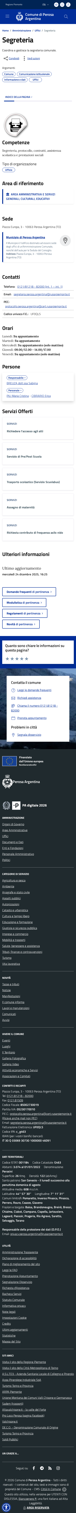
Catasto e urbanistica (15, 910)
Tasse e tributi (10, 984)
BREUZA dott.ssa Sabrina (22, 383)
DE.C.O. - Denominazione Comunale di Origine (30, 1427)
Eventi (6, 1040)
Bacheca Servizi (11, 1294)
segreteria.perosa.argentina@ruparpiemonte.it (42, 294)
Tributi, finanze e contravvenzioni (22, 952)
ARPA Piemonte (12, 1391)
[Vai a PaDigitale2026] (24, 805)
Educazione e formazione (17, 922)
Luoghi (6, 1046)
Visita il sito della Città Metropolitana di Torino (30, 1368)
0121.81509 (15, 1100)
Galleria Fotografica (14, 1058)
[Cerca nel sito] (66, 16)
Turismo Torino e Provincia (17, 1385)
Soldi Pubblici (10, 1439)
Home (5, 30)
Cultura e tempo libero (15, 916)
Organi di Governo (13, 824)
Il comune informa (13, 1002)
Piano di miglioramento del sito (21, 1264)
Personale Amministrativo (18, 854)
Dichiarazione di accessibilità (19, 1258)
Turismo (6, 958)
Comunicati (9, 1014)
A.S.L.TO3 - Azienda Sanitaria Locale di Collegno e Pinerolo (38, 1374)
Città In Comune (51, 1489)
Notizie (6, 990)
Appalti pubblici (11, 898)
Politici (6, 860)
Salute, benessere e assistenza (21, 946)
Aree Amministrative (14, 830)
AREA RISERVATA (38, 1507)
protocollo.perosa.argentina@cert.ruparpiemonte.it (36, 306)
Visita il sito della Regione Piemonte (24, 1362)
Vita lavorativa (11, 963)
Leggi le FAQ (10, 1270)
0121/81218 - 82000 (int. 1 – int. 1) (40, 286)
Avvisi (5, 1020)
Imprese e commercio (15, 934)
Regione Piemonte (14, 4)
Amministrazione (21, 30)
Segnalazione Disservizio (17, 1282)
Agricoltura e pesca (13, 880)
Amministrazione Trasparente (20, 1252)
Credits (6, 1323)
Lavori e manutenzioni (15, 1008)
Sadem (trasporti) (12, 1403)
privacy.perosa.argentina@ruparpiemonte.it (36, 1234)
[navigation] (7, 16)
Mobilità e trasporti (13, 940)
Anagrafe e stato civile (16, 892)
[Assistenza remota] (64, 1489)
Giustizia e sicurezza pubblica (19, 928)
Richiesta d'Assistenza (15, 1288)
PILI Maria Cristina (18, 396)
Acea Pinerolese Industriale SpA (21, 1380)
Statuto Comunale (13, 1300)
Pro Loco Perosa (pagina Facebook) (23, 1415)
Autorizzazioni (10, 904)
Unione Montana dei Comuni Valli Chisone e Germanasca (37, 1397)
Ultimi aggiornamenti (15, 1329)
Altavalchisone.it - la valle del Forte (24, 1409)
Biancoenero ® (28, 1498)
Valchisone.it (10, 1421)
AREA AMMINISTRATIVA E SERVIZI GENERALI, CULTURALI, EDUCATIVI (30, 196)
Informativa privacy (14, 1305)
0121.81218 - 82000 (20, 1096)
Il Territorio (8, 1052)
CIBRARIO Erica (41, 396)
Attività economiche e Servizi (20, 1070)
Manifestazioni (11, 996)
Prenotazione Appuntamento (20, 1276)
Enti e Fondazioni (12, 848)
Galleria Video (10, 1064)
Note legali (8, 1311)
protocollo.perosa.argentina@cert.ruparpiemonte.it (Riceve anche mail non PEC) (37, 1115)
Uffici (37, 30)
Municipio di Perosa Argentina (25, 237)
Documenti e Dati (12, 842)
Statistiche (8, 1335)
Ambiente (8, 886)
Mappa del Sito (11, 1341)
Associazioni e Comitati (16, 1076)
